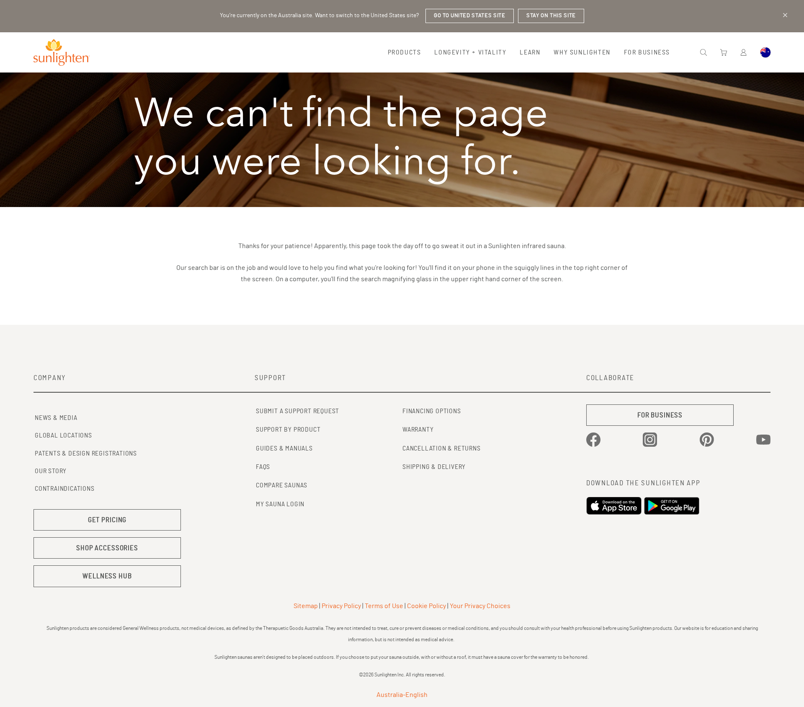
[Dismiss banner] (785, 15)
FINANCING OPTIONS (431, 411)
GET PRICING (107, 519)
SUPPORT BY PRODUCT (288, 429)
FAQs (263, 467)
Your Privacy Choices (480, 606)
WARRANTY (417, 429)
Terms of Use (384, 606)
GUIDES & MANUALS (284, 448)
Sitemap (306, 606)
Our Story (51, 471)
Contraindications (65, 488)
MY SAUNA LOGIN (280, 504)
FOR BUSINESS (660, 415)
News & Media (56, 417)
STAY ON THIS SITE (551, 15)
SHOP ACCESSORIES (107, 548)
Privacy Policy (341, 606)
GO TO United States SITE (469, 15)
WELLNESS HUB (106, 576)
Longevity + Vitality (470, 52)
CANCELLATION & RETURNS (441, 448)
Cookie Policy (426, 606)
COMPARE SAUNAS (281, 485)
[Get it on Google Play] (673, 506)
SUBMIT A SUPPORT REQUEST (297, 411)
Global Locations (63, 435)
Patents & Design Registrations (86, 453)
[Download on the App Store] (615, 506)
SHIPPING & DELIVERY (434, 467)
